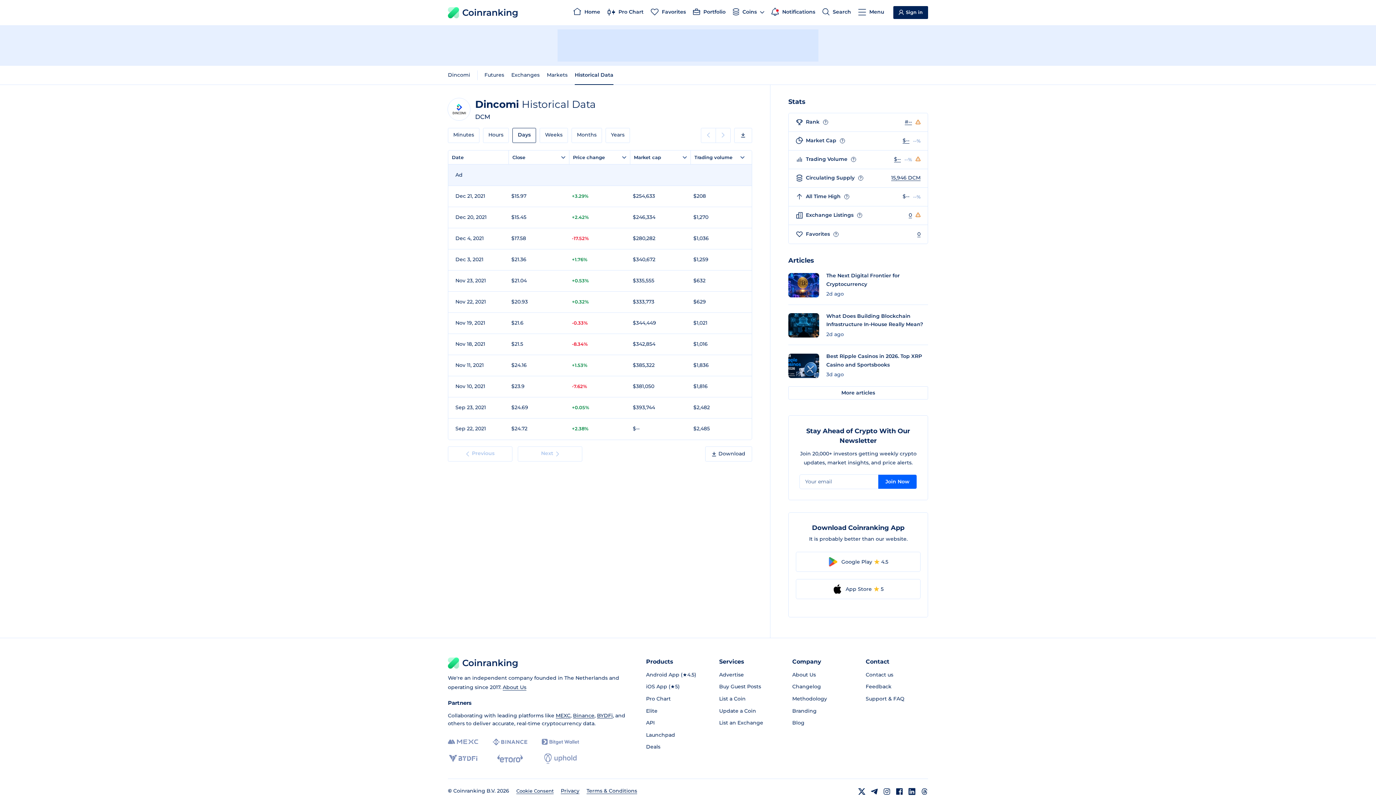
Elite (652, 711)
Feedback (879, 686)
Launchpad (660, 735)
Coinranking (490, 12)
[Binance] (510, 742)
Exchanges (525, 75)
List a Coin (732, 698)
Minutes (463, 135)
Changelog (806, 686)
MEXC (563, 715)
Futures (494, 75)
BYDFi (605, 715)
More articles (858, 392)
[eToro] (510, 758)
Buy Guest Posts (740, 686)
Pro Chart (658, 698)
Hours (495, 135)
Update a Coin (737, 711)
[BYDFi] (463, 758)
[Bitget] (560, 742)
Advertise (731, 674)
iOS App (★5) (663, 686)
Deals (653, 747)
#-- (908, 122)
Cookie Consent (535, 791)
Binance (583, 715)
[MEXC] (463, 742)
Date (458, 157)
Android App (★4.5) (671, 674)
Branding (804, 711)
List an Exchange (741, 722)
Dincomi (459, 75)
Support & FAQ (885, 698)
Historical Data (594, 75)
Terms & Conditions (612, 791)
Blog (798, 722)
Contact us (879, 674)
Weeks (554, 135)
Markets (557, 75)
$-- (906, 140)
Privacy (570, 791)
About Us (514, 687)
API (650, 722)
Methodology (809, 698)
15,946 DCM (906, 177)
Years (618, 135)
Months (587, 135)
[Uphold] (560, 758)
